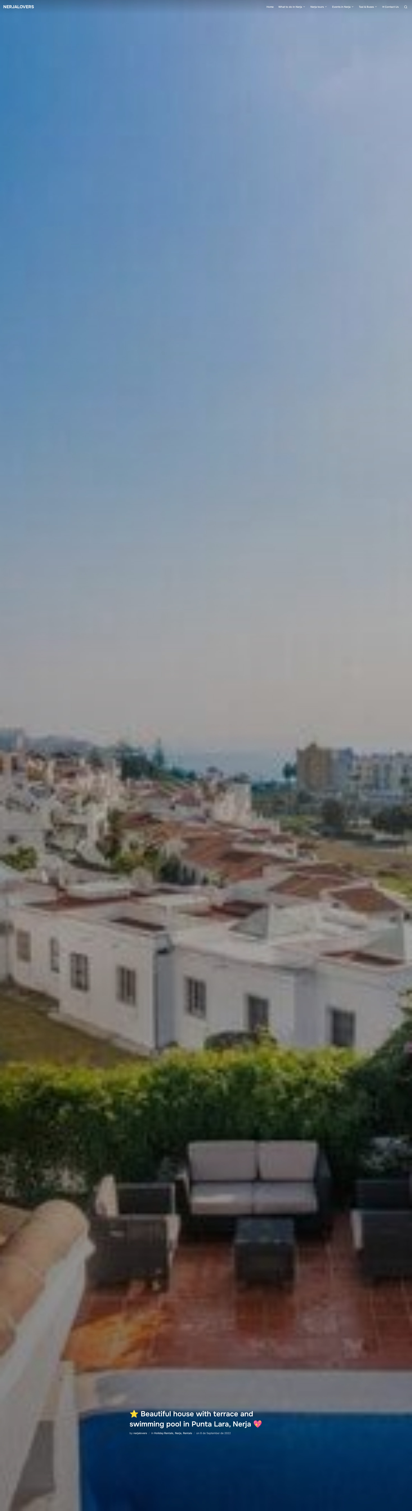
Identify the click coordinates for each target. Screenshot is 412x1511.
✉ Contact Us (390, 7)
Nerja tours (317, 7)
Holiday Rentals (163, 1433)
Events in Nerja (341, 7)
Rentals (187, 1433)
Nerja (178, 1433)
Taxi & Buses (366, 7)
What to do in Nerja (290, 7)
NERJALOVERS (18, 7)
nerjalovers (140, 1433)
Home (270, 7)
